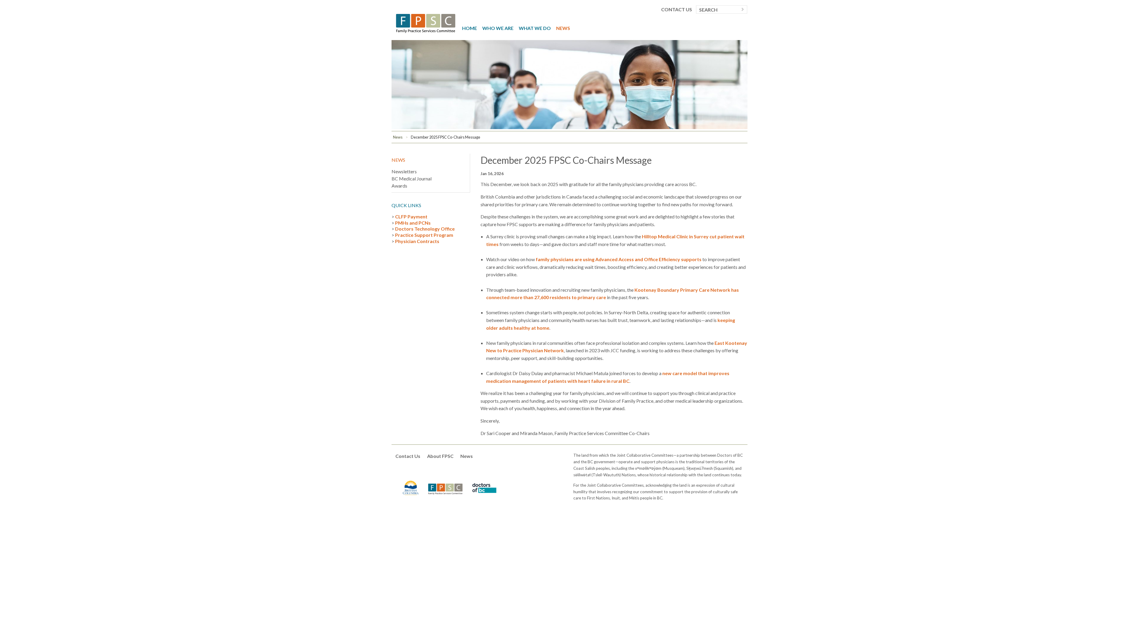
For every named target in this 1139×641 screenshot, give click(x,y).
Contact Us (676, 9)
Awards (399, 185)
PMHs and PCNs (413, 223)
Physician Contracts (417, 241)
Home (469, 28)
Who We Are (497, 28)
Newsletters (404, 171)
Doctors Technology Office (425, 228)
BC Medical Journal (412, 178)
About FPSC (440, 456)
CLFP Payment (411, 216)
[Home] (425, 23)
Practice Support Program (424, 235)
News (563, 28)
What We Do (535, 28)
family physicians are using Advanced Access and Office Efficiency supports (618, 259)
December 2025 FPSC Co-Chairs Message (446, 137)
